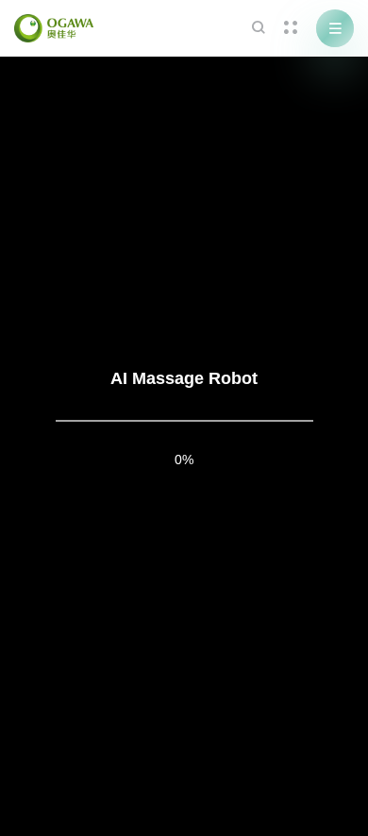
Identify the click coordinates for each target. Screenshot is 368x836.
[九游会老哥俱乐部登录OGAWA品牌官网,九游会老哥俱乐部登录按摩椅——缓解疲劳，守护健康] (53, 28)
